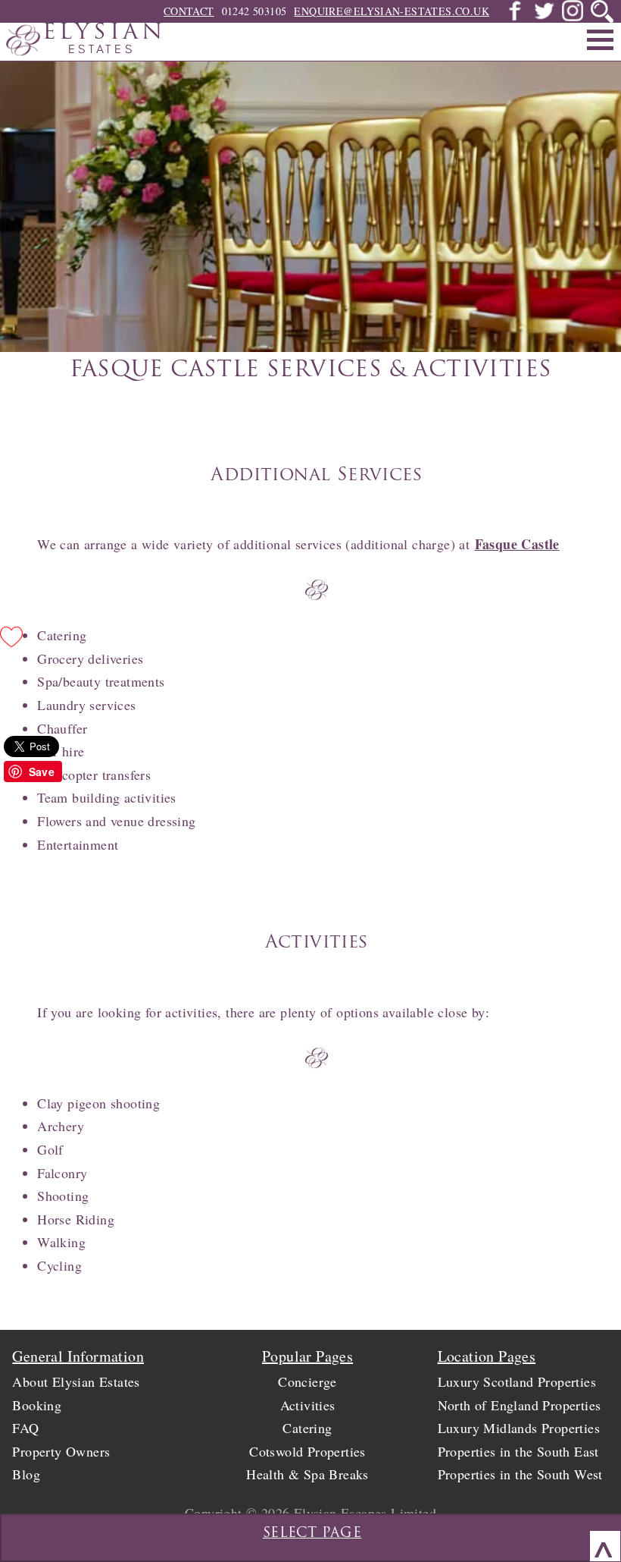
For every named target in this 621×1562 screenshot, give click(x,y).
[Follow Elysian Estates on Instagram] (572, 17)
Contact (189, 11)
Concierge (307, 1381)
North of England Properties (519, 1405)
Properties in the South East (518, 1451)
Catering (307, 1428)
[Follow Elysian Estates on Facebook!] (515, 17)
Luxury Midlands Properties (519, 1428)
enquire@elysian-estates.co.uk (391, 11)
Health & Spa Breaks (307, 1474)
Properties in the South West (520, 1474)
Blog (26, 1474)
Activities (307, 1405)
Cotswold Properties (307, 1451)
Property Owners (61, 1451)
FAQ (25, 1428)
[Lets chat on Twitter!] (543, 17)
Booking (36, 1405)
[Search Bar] (602, 11)
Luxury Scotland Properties (517, 1381)
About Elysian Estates (75, 1381)
